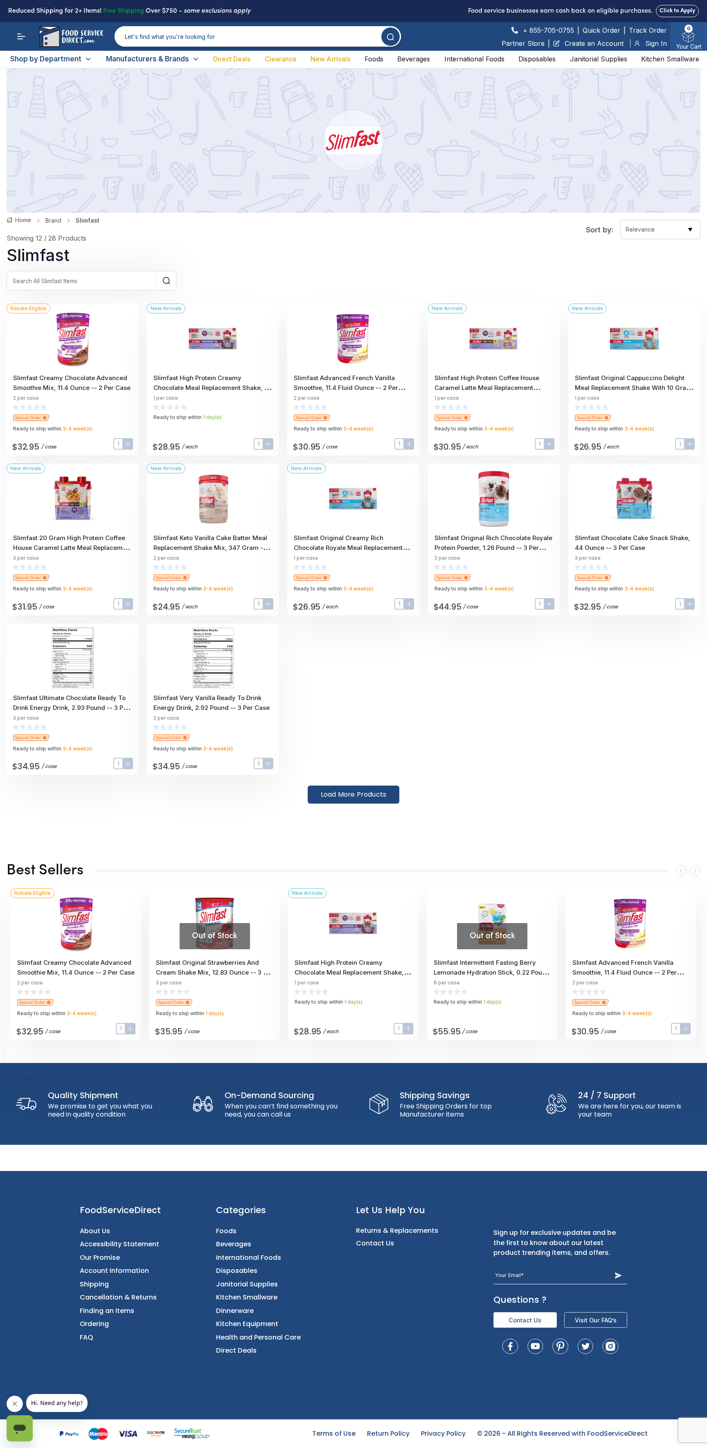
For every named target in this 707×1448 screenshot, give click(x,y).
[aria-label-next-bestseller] (695, 870)
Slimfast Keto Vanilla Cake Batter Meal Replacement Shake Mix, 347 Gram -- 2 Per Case (212, 547)
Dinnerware (235, 1310)
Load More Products (354, 794)
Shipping (94, 1284)
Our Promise (100, 1257)
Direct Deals (231, 59)
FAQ (86, 1337)
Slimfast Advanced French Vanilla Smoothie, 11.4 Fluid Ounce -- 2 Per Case (346, 387)
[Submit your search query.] (390, 36)
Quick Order (601, 30)
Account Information (114, 1270)
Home (23, 219)
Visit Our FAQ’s (596, 1320)
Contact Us (375, 1243)
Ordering (94, 1324)
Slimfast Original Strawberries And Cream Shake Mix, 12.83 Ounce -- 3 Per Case (214, 972)
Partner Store (523, 43)
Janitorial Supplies (598, 59)
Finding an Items (107, 1310)
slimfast (87, 220)
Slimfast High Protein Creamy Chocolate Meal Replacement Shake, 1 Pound (210, 387)
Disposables (537, 59)
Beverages (413, 59)
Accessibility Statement (119, 1244)
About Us (95, 1231)
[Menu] (21, 36)
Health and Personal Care (258, 1337)
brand (53, 220)
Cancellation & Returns (118, 1297)
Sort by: (600, 229)
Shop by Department (45, 59)
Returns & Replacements (397, 1230)
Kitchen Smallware (670, 59)
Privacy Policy (443, 1433)
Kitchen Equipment (247, 1324)
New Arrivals (330, 59)
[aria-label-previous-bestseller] (681, 870)
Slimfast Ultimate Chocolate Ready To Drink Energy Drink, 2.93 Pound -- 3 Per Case (71, 707)
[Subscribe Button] (618, 1275)
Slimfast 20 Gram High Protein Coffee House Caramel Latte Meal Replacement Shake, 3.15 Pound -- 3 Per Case (72, 547)
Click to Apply (677, 11)
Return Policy (388, 1433)
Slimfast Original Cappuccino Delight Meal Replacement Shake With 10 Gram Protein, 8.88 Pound (633, 387)
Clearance (281, 59)
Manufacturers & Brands (147, 59)
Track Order (648, 30)
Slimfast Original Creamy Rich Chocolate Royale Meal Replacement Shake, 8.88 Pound (348, 547)
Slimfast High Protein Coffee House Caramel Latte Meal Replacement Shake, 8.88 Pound (487, 387)
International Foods (474, 59)
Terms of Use (334, 1433)
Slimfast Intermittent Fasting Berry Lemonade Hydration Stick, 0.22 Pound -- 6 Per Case (492, 972)
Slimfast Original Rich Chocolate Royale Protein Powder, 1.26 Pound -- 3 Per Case (493, 547)
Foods (374, 59)
